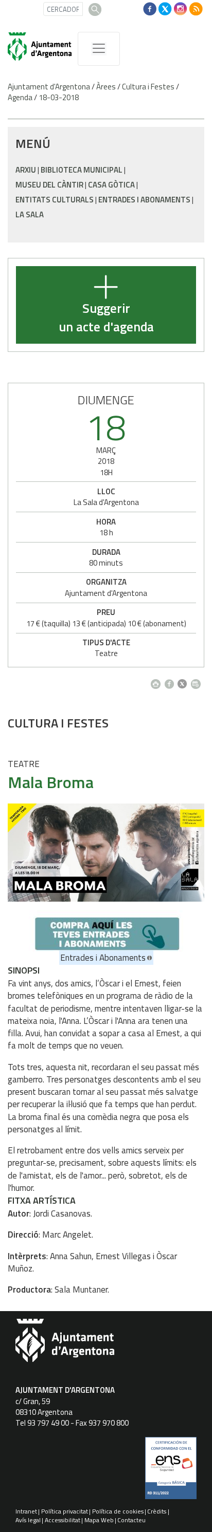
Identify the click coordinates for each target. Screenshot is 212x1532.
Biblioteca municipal (81, 170)
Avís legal (28, 1520)
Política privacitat (64, 1511)
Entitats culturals (54, 199)
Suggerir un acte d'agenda (106, 318)
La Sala (29, 214)
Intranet (26, 1511)
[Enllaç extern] (106, 930)
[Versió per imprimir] (158, 681)
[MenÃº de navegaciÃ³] (99, 49)
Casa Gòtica (111, 185)
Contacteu (131, 1520)
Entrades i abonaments (144, 199)
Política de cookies (118, 1511)
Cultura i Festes (148, 86)
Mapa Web (99, 1520)
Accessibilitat (62, 1520)
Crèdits (156, 1511)
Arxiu (25, 170)
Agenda (20, 97)
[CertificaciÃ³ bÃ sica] (171, 1472)
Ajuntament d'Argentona (49, 86)
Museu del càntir (49, 185)
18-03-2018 (59, 97)
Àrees (106, 86)
